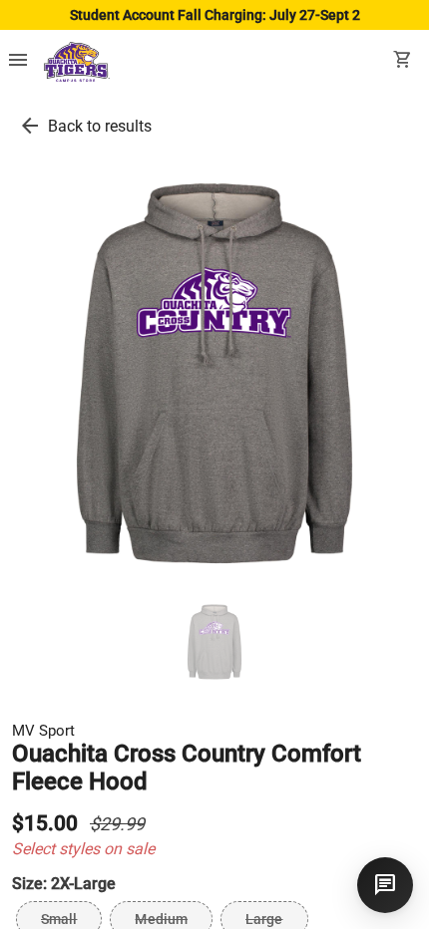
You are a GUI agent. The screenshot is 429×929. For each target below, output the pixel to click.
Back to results (100, 126)
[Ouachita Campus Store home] (77, 62)
